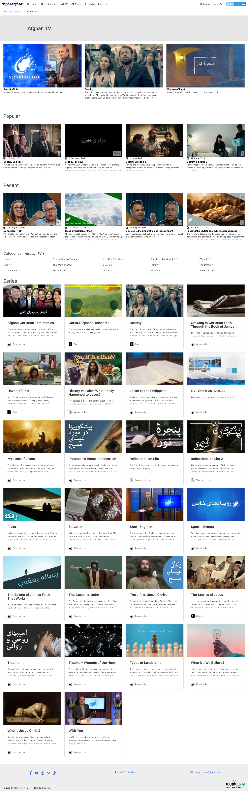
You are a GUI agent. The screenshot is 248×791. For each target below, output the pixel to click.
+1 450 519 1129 (125, 772)
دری (237, 4)
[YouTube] (36, 773)
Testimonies (50, 4)
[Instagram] (42, 773)
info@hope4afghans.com (207, 772)
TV (66, 4)
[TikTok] (54, 773)
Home (33, 4)
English (230, 4)
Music (77, 4)
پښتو (243, 4)
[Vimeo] (48, 773)
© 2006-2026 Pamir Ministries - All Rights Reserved (26, 788)
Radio (91, 4)
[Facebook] (30, 773)
